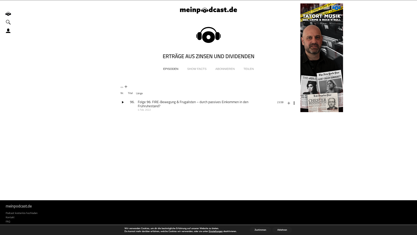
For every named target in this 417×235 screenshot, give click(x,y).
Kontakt (10, 217)
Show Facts (197, 68)
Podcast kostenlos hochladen (22, 213)
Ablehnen (282, 229)
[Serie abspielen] (122, 87)
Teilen (249, 68)
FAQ (8, 221)
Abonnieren (225, 68)
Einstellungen (216, 231)
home (8, 13)
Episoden (170, 68)
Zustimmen (260, 229)
